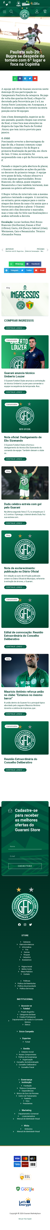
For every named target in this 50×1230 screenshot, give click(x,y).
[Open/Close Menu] (4, 12)
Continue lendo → (15, 328)
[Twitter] (30, 924)
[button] (15, 78)
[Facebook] (19, 924)
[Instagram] (25, 924)
